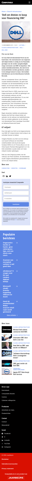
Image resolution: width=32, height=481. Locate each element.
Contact (4, 422)
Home (4, 11)
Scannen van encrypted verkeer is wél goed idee (8, 263)
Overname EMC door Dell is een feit (20, 338)
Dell (21, 47)
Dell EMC (5, 50)
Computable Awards (8, 393)
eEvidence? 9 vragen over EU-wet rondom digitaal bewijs (8, 276)
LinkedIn (7, 440)
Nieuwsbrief (5, 425)
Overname (22, 168)
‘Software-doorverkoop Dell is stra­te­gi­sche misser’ (21, 355)
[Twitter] (10, 176)
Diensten (14, 168)
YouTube (7, 443)
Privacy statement (8, 468)
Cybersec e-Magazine (8, 400)
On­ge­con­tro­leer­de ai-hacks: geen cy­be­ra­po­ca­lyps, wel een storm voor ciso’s (8, 249)
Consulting (6, 168)
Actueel (22, 45)
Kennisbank (5, 390)
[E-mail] (4, 176)
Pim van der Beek (7, 54)
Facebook (7, 433)
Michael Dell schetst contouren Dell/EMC (20, 331)
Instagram (7, 447)
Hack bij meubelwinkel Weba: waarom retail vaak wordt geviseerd (8, 306)
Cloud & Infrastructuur (14, 11)
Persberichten (6, 413)
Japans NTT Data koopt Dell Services (21, 373)
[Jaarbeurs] (16, 477)
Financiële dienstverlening (19, 369)
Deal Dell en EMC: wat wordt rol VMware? (21, 346)
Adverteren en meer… (8, 410)
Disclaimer (5, 459)
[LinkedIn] (7, 176)
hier (16, 219)
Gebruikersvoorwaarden (10, 464)
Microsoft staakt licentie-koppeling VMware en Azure (7, 291)
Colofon (4, 397)
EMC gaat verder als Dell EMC (20, 364)
